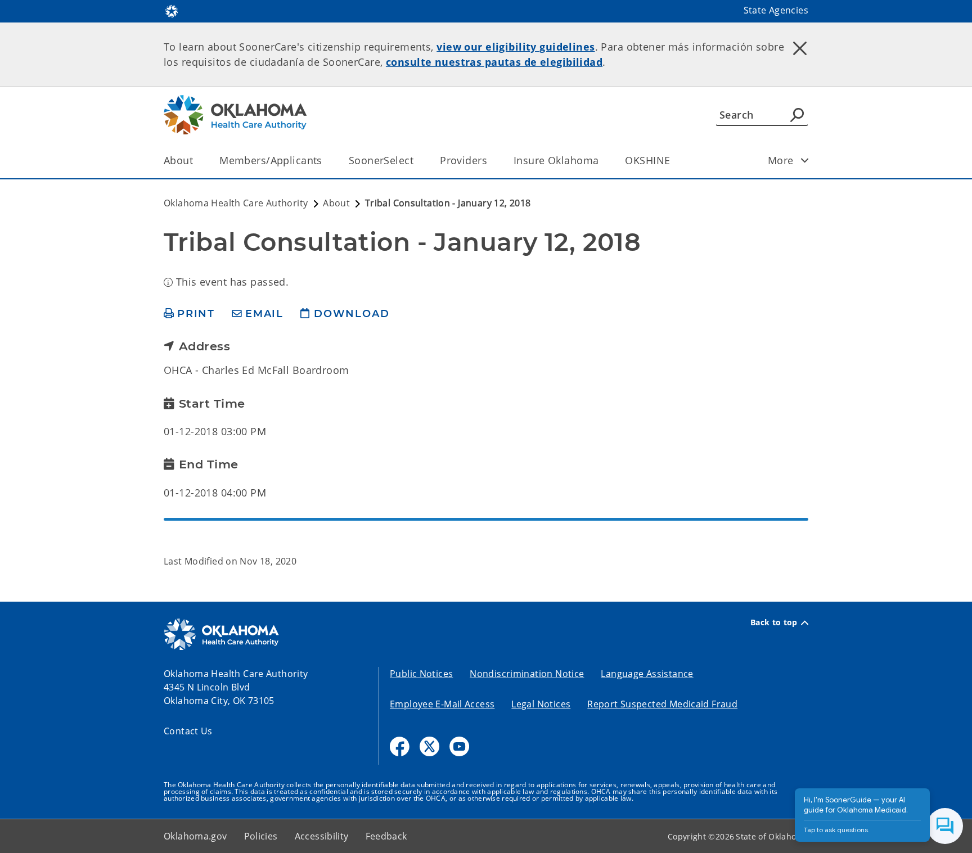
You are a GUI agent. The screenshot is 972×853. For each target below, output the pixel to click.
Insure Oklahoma (556, 160)
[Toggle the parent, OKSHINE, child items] (673, 160)
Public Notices (421, 673)
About (178, 160)
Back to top (774, 622)
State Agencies (776, 10)
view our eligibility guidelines (515, 46)
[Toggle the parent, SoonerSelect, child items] (417, 160)
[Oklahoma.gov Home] (171, 10)
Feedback (386, 836)
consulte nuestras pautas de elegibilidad (494, 62)
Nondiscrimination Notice (527, 673)
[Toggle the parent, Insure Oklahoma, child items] (602, 160)
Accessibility (322, 836)
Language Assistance (647, 673)
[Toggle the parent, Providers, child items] (490, 160)
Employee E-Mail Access (442, 704)
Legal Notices (540, 704)
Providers (463, 160)
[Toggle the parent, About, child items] (196, 160)
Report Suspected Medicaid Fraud (662, 704)
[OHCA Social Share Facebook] (400, 746)
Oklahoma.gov (195, 836)
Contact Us (188, 731)
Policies (261, 836)
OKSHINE (647, 160)
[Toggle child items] (805, 160)
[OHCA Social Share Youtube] (459, 746)
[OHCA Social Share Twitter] (429, 746)
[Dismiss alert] (799, 47)
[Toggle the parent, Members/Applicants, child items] (326, 160)
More (781, 160)
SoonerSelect (381, 160)
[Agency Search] (797, 114)
